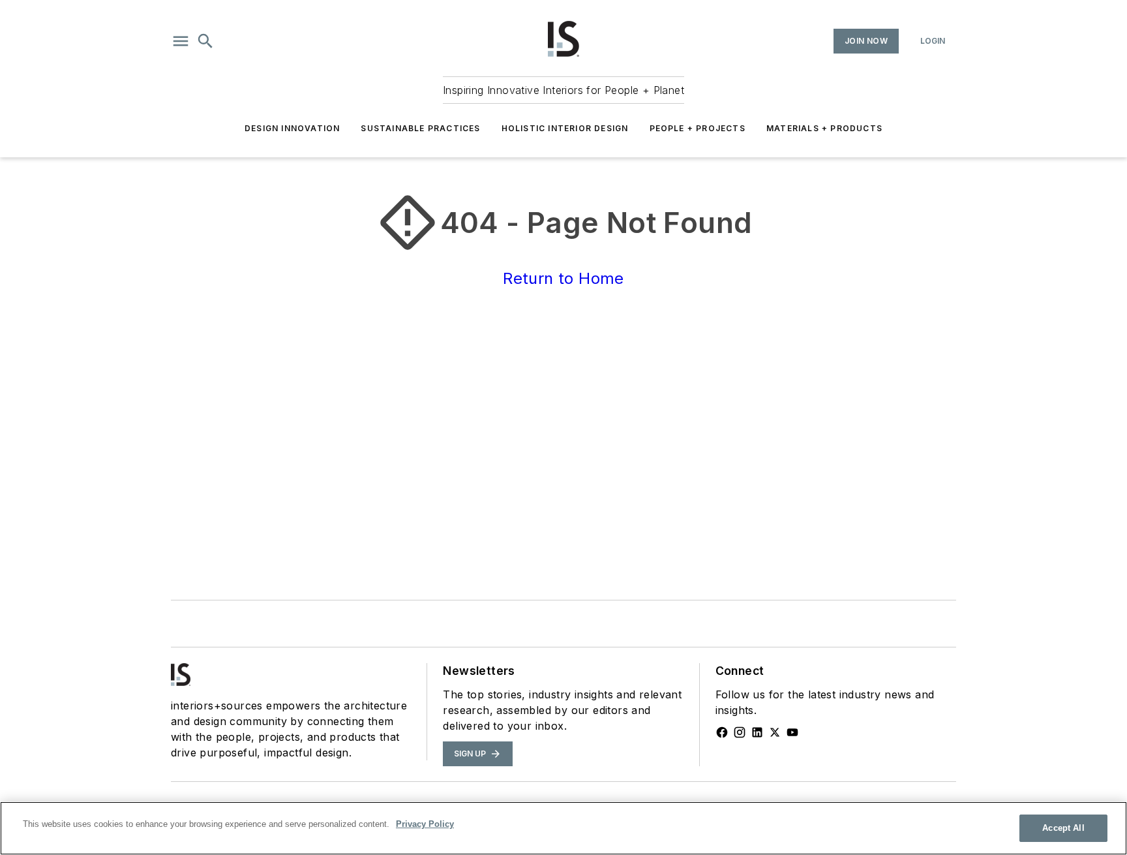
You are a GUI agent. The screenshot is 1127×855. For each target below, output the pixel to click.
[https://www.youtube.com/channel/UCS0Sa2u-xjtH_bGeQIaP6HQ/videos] (792, 732)
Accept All (1063, 828)
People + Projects (697, 128)
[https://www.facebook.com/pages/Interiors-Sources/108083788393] (722, 732)
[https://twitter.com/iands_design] (774, 732)
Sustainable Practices (420, 128)
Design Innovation (292, 128)
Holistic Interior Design (565, 128)
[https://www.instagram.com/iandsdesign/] (739, 732)
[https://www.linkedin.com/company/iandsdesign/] (757, 732)
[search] (205, 41)
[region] (563, 828)
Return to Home (563, 278)
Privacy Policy (425, 824)
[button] (180, 41)
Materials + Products (824, 128)
